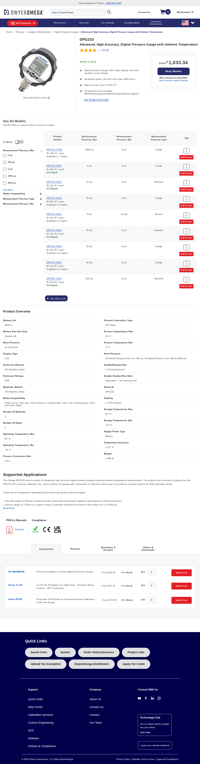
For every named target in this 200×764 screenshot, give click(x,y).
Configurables (132, 22)
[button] (188, 23)
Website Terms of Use (143, 759)
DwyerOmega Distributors (91, 664)
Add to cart (186, 157)
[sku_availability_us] (19, 142)
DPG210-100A (54, 278)
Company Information (155, 22)
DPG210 (19, 529)
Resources (60, 22)
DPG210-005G (54, 165)
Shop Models (173, 71)
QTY (143, 572)
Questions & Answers (108, 548)
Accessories (46, 551)
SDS (31, 730)
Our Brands (107, 22)
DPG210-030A (54, 230)
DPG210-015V (54, 214)
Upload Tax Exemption (46, 664)
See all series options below (173, 80)
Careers (95, 714)
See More (8, 190)
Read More (9, 508)
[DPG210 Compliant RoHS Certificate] (36, 529)
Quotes (65, 652)
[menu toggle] (13, 23)
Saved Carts (39, 652)
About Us (95, 699)
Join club (145, 732)
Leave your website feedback (154, 745)
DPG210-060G (54, 262)
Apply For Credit (134, 664)
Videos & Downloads (148, 548)
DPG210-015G (54, 198)
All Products (23, 23)
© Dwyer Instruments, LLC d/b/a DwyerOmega (47, 759)
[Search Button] (109, 12)
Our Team (96, 722)
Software (33, 738)
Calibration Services (40, 714)
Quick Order (35, 699)
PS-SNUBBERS (16, 571)
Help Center (35, 707)
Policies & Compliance (42, 746)
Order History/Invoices (99, 652)
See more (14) (57, 298)
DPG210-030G (54, 246)
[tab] (16, 526)
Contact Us (144, 12)
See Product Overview (96, 100)
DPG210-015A (54, 181)
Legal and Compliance (167, 759)
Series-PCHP (15, 599)
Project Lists (136, 652)
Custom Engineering (40, 722)
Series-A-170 (15, 585)
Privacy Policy (123, 759)
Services (84, 22)
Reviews (75, 549)
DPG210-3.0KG (55, 149)
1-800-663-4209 (113, 3)
